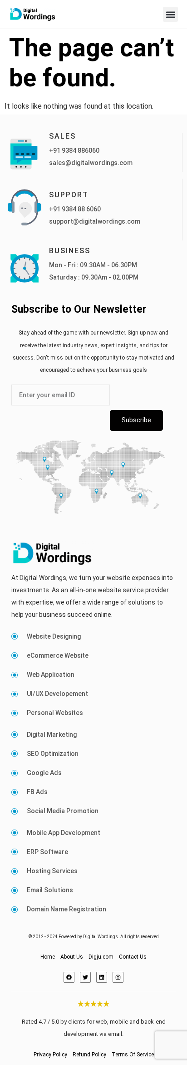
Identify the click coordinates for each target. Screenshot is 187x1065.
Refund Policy (89, 1054)
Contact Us (133, 957)
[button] (170, 14)
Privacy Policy (50, 1054)
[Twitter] (85, 977)
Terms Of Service (133, 1054)
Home (47, 957)
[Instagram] (118, 977)
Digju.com (101, 957)
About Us (71, 957)
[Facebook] (69, 977)
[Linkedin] (101, 977)
